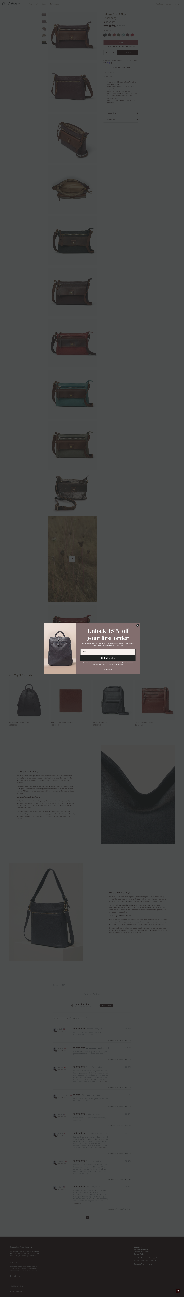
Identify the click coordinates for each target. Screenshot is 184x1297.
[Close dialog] (137, 625)
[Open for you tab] (178, 1291)
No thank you (108, 669)
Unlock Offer (108, 658)
